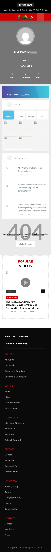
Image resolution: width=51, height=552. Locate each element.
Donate (8, 454)
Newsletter (10, 428)
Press (7, 535)
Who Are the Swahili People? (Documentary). (30, 169)
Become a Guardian (15, 371)
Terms (8, 492)
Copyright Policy (13, 497)
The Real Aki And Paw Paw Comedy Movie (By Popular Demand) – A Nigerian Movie (22, 305)
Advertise (10, 336)
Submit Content (13, 440)
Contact (23, 336)
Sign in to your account (17, 94)
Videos (8, 391)
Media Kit (9, 529)
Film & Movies (12, 298)
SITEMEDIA (12, 311)
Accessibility (11, 509)
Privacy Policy (11, 486)
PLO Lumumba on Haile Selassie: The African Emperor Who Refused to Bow (32, 187)
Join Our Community (16, 343)
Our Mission (10, 365)
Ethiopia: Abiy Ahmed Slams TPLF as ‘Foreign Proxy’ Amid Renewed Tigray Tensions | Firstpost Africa (32, 207)
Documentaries (12, 402)
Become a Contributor (16, 376)
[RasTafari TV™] (25, 17)
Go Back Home (25, 244)
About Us (9, 359)
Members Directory (14, 423)
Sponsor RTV (11, 466)
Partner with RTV (13, 471)
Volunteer (10, 434)
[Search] (47, 17)
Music (8, 397)
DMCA (8, 503)
